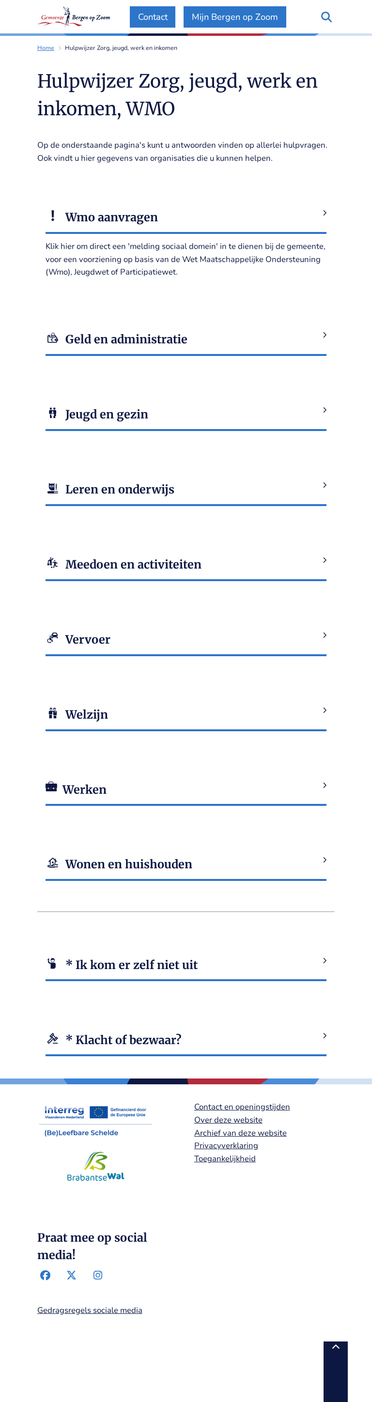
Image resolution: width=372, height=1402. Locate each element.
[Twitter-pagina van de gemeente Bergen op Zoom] (71, 1275)
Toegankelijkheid (225, 1158)
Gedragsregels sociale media (89, 1310)
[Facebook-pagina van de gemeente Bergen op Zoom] (45, 1275)
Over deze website (228, 1119)
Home (45, 48)
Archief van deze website (240, 1133)
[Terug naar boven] (336, 1371)
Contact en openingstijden (242, 1106)
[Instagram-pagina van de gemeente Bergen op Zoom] (98, 1275)
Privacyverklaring (226, 1145)
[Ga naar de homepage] (73, 17)
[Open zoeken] (327, 17)
